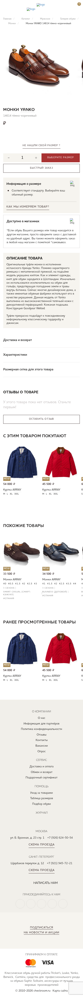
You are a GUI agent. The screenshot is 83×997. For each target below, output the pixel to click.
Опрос (41, 751)
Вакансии (41, 745)
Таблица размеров (41, 798)
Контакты (42, 740)
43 (35, 584)
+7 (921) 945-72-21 (59, 863)
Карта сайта (60, 990)
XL (11, 494)
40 (4, 584)
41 (44, 584)
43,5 (69, 584)
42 (23, 584)
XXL (17, 494)
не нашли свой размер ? (41, 145)
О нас (41, 718)
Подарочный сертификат (41, 777)
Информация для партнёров (41, 723)
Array (16, 489)
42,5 (29, 584)
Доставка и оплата (42, 766)
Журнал (42, 812)
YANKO (27, 110)
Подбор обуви (41, 804)
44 (74, 584)
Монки (7, 579)
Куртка (7, 489)
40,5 (10, 584)
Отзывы (41, 734)
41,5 (18, 584)
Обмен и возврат (41, 772)
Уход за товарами (41, 792)
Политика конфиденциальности (41, 729)
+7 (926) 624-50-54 (60, 837)
